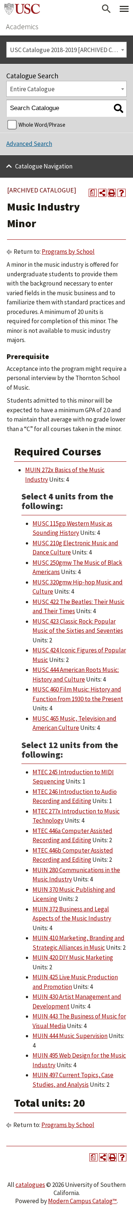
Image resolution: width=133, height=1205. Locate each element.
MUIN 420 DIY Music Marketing (73, 957)
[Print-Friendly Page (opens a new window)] (112, 193)
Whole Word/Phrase (41, 124)
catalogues (30, 1185)
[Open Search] (106, 9)
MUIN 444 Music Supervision (70, 1036)
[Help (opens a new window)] (121, 193)
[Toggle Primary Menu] (124, 9)
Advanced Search (29, 144)
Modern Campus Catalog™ (82, 1201)
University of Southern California (22, 9)
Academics (22, 26)
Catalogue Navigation (43, 166)
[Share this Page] (102, 193)
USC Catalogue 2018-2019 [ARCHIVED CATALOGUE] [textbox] (68, 50)
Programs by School (68, 252)
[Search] (118, 108)
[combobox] (66, 50)
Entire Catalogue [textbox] (32, 89)
